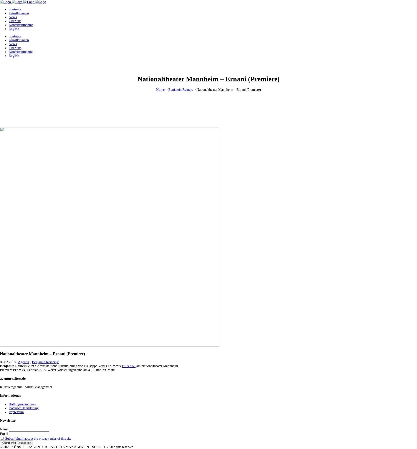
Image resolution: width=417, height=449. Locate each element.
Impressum (16, 412)
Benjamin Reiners (180, 89)
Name (4, 429)
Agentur (23, 362)
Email (4, 434)
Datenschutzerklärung (24, 408)
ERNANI (129, 366)
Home (160, 89)
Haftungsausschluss (22, 404)
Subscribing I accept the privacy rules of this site (38, 438)
